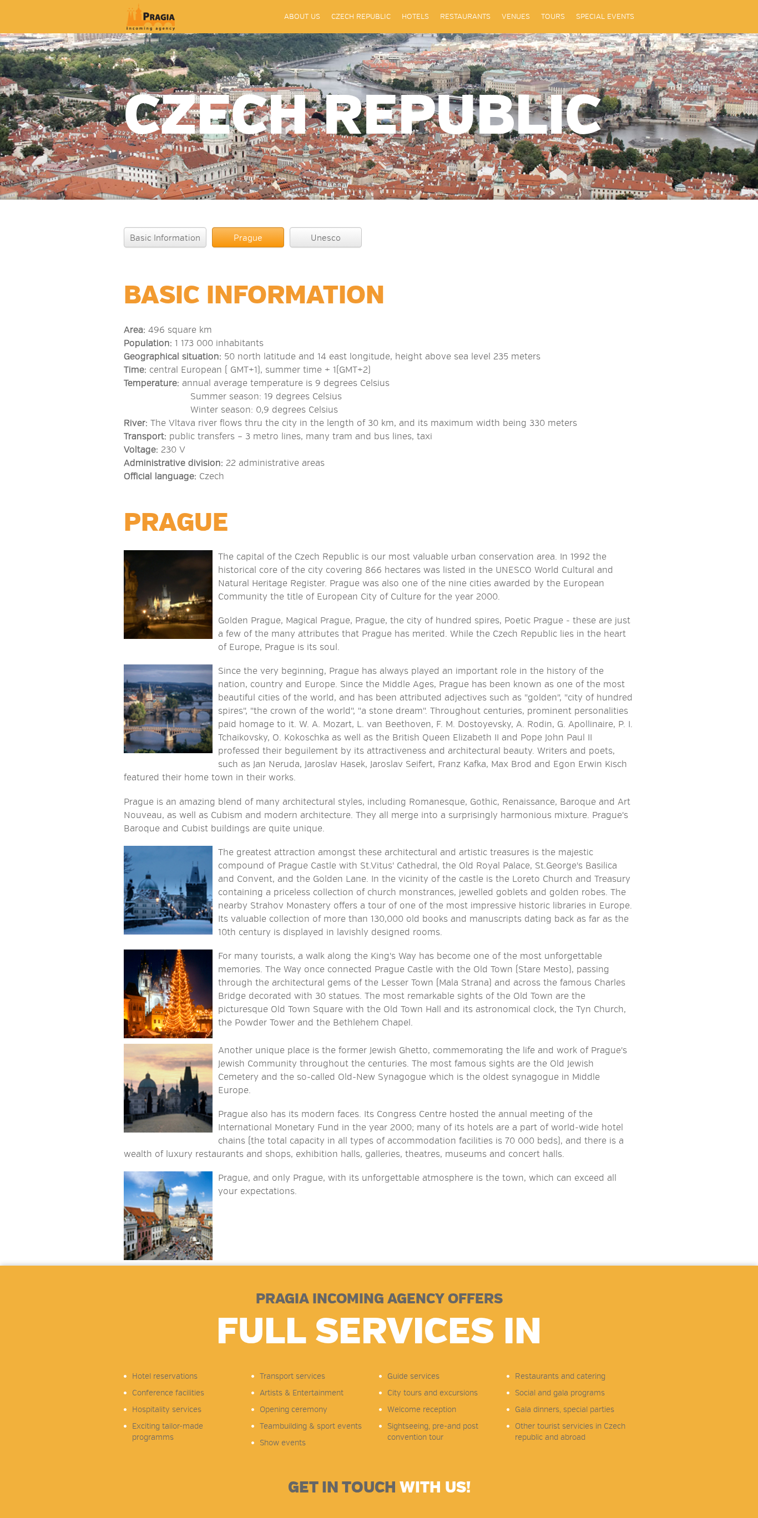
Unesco (326, 238)
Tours (553, 16)
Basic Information (165, 238)
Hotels (415, 16)
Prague (248, 238)
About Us (302, 16)
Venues (516, 16)
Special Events (605, 16)
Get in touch (379, 1487)
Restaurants (465, 16)
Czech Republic (361, 16)
